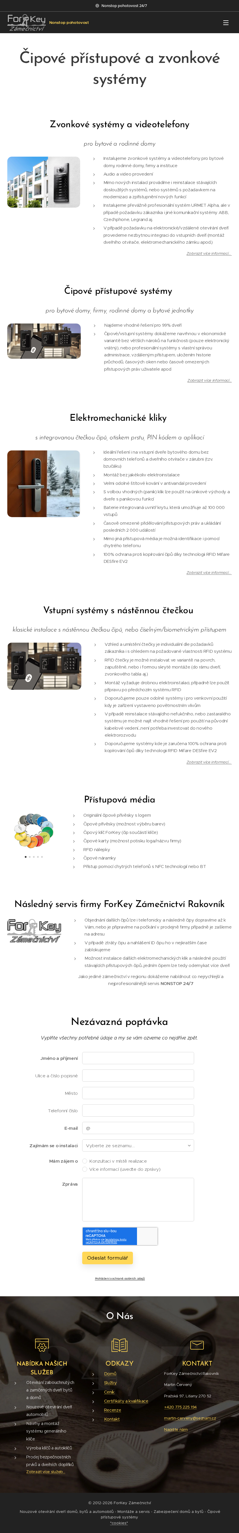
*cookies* (119, 1522)
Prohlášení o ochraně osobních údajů (120, 1278)
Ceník (109, 1392)
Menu (226, 22)
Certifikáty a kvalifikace (126, 1401)
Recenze (112, 1410)
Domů (110, 1373)
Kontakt (112, 1419)
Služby (110, 1382)
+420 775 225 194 (180, 1407)
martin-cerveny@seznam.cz (190, 1418)
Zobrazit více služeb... (45, 1471)
